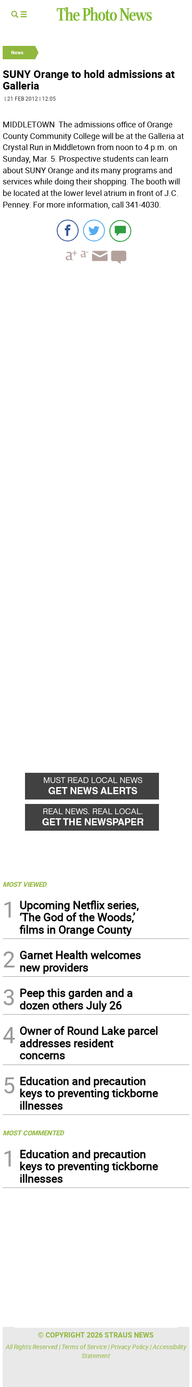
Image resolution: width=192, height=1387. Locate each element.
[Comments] (120, 230)
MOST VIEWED (24, 884)
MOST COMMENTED (33, 1132)
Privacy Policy (130, 1346)
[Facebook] (68, 230)
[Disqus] (96, 393)
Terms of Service (84, 1346)
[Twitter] (94, 230)
